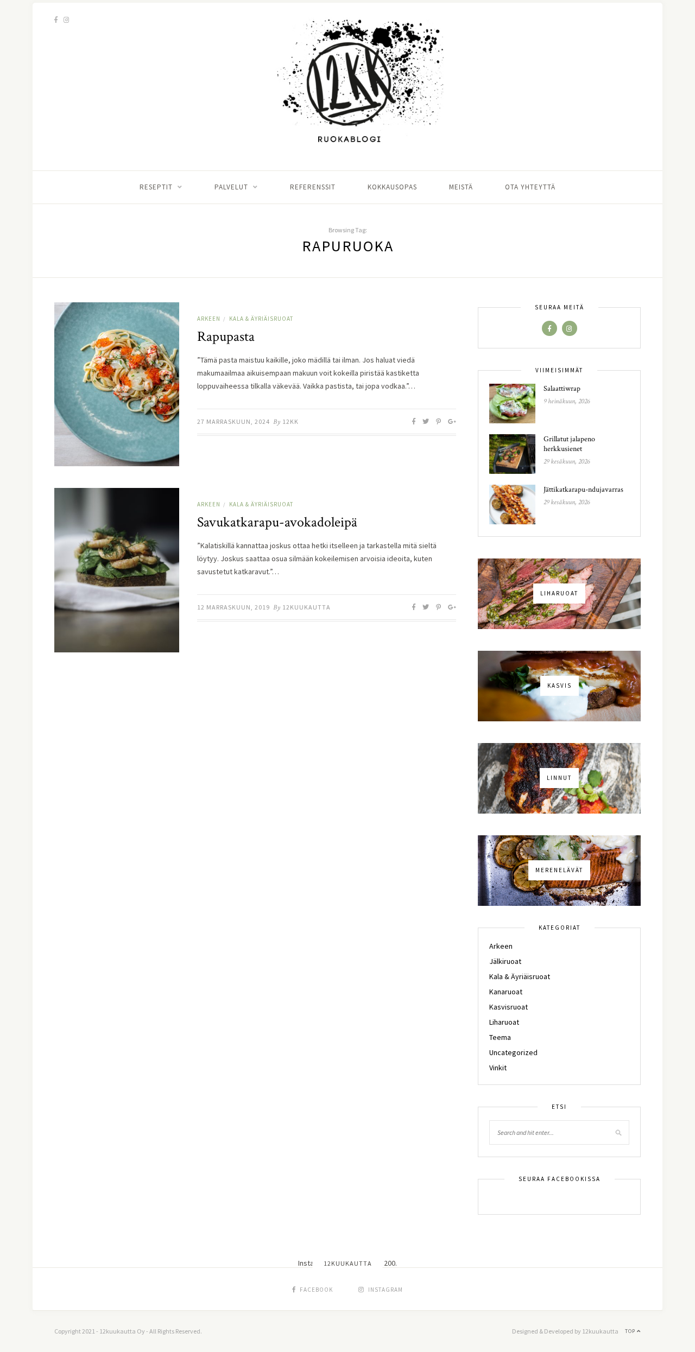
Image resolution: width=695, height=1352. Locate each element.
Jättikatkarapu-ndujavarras (583, 489)
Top (631, 1331)
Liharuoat (504, 1022)
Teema (500, 1037)
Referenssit (313, 187)
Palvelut (231, 187)
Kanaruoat (505, 991)
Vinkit (498, 1067)
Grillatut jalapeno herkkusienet (569, 444)
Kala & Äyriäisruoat (261, 318)
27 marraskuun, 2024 (233, 421)
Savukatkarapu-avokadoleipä (277, 522)
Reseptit (156, 187)
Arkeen (208, 318)
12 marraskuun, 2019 (233, 607)
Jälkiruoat (505, 961)
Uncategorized (513, 1052)
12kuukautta (306, 607)
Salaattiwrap (562, 388)
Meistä (461, 187)
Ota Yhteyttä (530, 187)
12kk (290, 421)
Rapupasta (226, 336)
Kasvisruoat (508, 1007)
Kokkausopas (392, 187)
